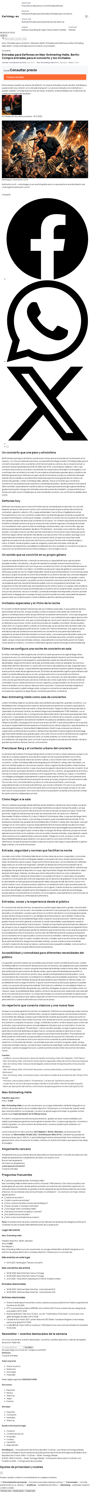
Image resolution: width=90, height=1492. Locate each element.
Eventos (10, 1401)
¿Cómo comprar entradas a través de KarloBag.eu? (26, 1203)
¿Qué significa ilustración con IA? (16, 187)
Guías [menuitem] (31, 30)
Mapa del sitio (12, 1445)
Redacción (11, 1369)
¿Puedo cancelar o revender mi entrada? (21, 1206)
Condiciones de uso (15, 1433)
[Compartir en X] (47, 443)
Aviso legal (11, 1372)
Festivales (11, 1417)
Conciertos (11, 1414)
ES (14, 32)
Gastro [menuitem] (56, 30)
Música (10, 1393)
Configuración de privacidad (30, 1461)
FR (11, 32)
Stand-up (11, 1395)
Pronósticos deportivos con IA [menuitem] (35, 5)
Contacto (11, 1431)
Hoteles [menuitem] (63, 30)
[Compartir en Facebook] (47, 279)
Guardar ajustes (18, 1491)
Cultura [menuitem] (49, 30)
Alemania (35, 43)
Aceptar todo (30, 1491)
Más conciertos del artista (16, 1267)
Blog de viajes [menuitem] (40, 30)
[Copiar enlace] (7, 446)
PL (9, 32)
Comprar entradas (15, 77)
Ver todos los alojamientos (13, 1163)
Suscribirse (28, 1347)
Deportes (11, 1390)
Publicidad (11, 1374)
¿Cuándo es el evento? (14, 1197)
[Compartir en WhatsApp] (47, 361)
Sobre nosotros (13, 1366)
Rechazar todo (6, 1491)
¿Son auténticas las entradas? (17, 1214)
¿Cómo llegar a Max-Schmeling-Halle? (20, 1208)
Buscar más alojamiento (12, 1160)
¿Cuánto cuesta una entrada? (17, 1200)
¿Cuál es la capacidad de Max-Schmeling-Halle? (24, 1180)
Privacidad (11, 1436)
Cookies (10, 1439)
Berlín (42, 43)
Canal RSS (11, 1442)
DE (6, 32)
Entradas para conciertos (19, 43)
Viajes (9, 1398)
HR (1, 32)
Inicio (4, 43)
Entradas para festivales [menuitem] (39, 13)
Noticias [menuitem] (59, 5)
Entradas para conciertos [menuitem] (61, 13)
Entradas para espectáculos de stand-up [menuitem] (46, 22)
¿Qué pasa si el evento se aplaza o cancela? (23, 1211)
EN (4, 32)
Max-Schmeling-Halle (17, 1092)
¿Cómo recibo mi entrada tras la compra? (21, 1217)
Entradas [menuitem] (52, 5)
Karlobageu (10, 16)
